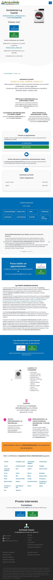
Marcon (29, 473)
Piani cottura (17, 301)
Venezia (6, 461)
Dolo (17, 468)
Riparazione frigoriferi (8, 557)
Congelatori (33, 301)
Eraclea (29, 468)
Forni (11, 301)
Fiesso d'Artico (43, 468)
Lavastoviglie (37, 299)
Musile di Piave (43, 476)
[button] (4, 241)
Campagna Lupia (20, 461)
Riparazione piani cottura (34, 554)
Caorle (15, 73)
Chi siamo (30, 537)
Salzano (18, 481)
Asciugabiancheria (24, 301)
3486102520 (15, 29)
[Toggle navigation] (50, 2)
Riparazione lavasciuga (8, 559)
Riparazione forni (7, 554)
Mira (17, 476)
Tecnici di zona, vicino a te (14, 47)
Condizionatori (6, 301)
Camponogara (43, 461)
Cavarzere (30, 466)
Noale (5, 478)
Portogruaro (42, 478)
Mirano (29, 476)
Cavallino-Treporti (20, 466)
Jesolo (17, 473)
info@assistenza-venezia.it (11, 540)
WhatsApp (14, 36)
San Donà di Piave (32, 481)
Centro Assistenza (8, 73)
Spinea (41, 485)
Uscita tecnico (31, 542)
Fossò (5, 473)
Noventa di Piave (20, 478)
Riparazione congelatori (8, 552)
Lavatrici (32, 299)
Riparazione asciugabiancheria (35, 544)
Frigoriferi (43, 299)
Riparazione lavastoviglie (9, 562)
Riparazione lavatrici (33, 552)
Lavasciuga (39, 301)
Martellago (42, 473)
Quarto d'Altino (8, 481)
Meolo (5, 476)
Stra (5, 490)
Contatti (29, 539)
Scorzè (29, 485)
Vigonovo (18, 490)
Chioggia (41, 466)
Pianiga (29, 478)
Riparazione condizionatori (34, 547)
